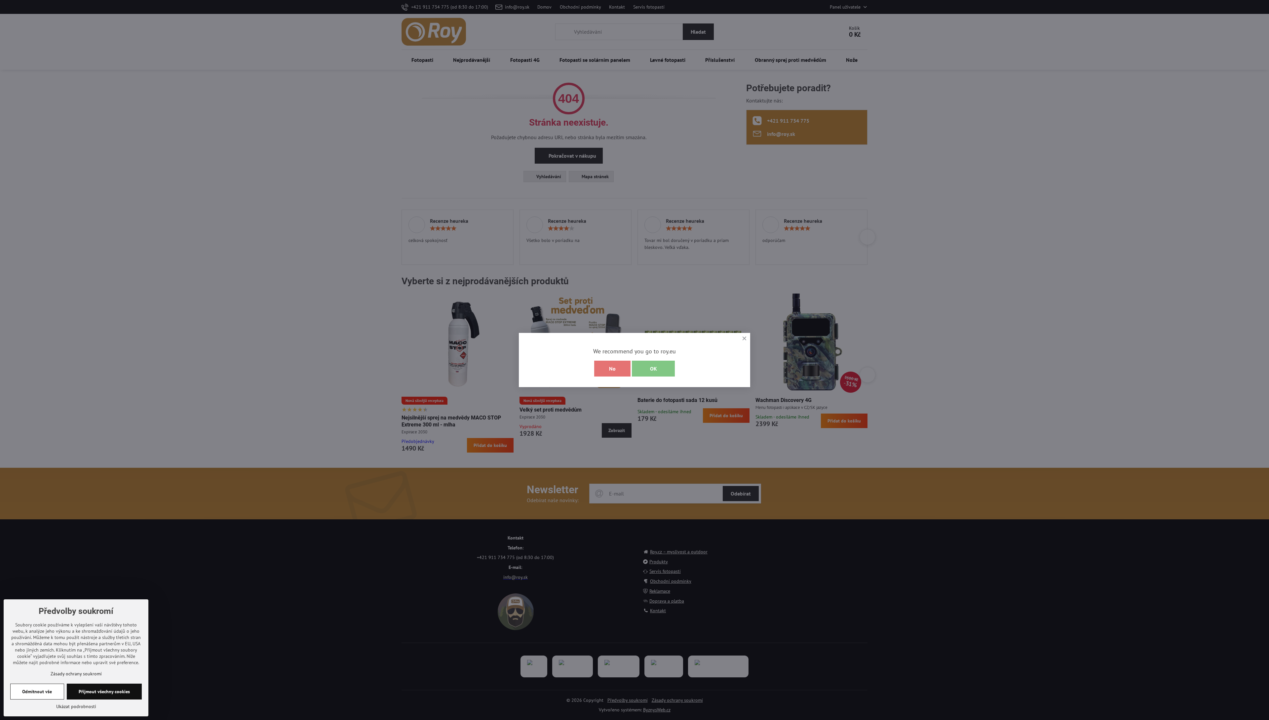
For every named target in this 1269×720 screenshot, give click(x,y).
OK (653, 368)
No (612, 368)
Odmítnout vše (37, 692)
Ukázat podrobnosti (76, 706)
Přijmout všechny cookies (104, 692)
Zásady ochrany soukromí (76, 674)
